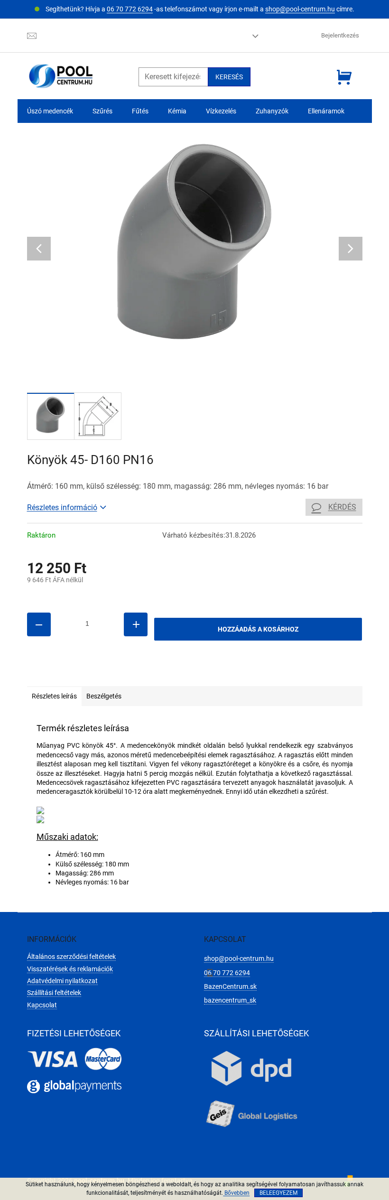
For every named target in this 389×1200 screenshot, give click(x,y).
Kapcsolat (42, 1005)
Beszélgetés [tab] (103, 696)
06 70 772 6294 (130, 9)
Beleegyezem (278, 1193)
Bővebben (236, 1193)
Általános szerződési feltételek (71, 956)
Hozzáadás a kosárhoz (258, 629)
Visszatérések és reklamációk (70, 969)
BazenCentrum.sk (230, 986)
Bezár (93, 672)
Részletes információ (62, 507)
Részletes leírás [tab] (54, 696)
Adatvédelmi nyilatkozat (62, 981)
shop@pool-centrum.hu (300, 9)
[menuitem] (50, 111)
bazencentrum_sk (230, 1000)
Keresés (229, 77)
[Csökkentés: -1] (39, 624)
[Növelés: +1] (136, 624)
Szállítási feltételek (54, 992)
